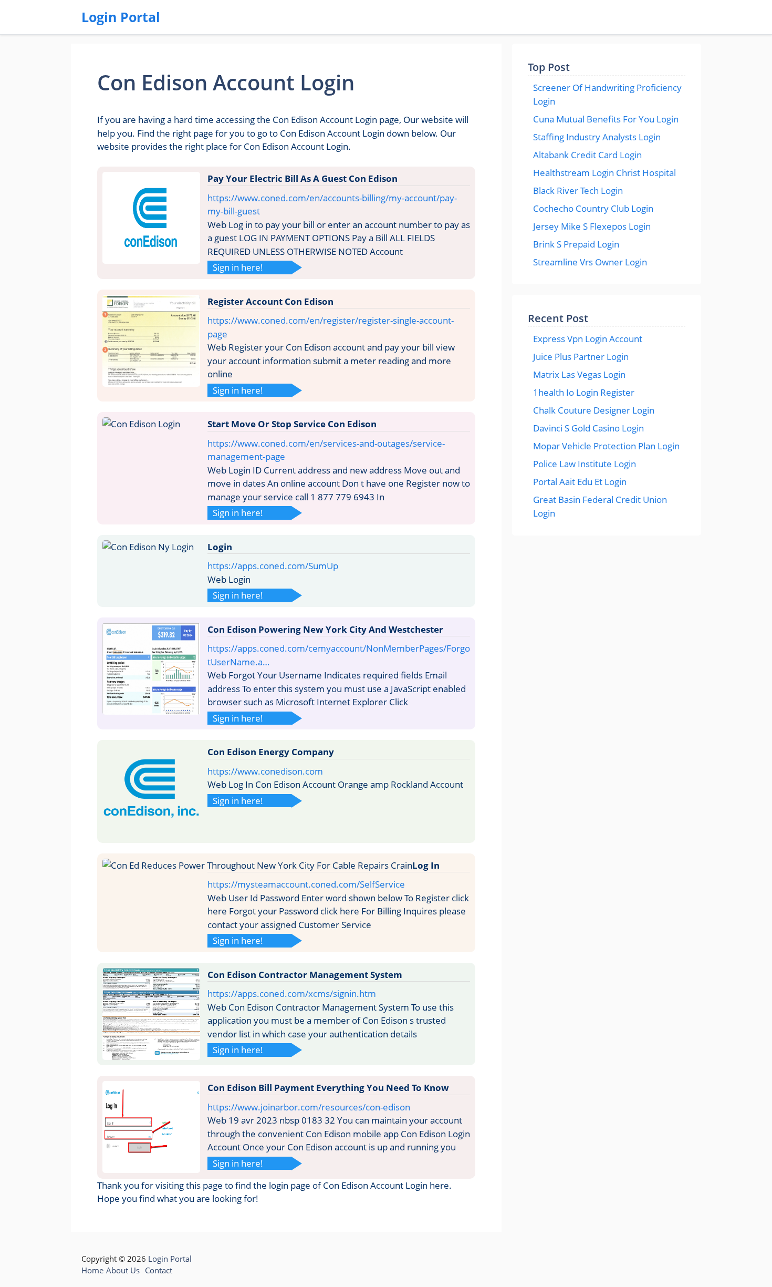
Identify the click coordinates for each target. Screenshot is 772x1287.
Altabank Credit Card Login (587, 155)
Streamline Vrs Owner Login (590, 262)
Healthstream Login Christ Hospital (604, 173)
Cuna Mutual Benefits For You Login (606, 119)
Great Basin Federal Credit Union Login (600, 506)
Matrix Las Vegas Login (579, 374)
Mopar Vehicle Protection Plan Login (606, 446)
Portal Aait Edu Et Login (580, 482)
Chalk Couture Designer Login (593, 410)
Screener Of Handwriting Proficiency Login (607, 94)
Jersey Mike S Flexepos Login (592, 226)
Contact (158, 1270)
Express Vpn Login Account (587, 339)
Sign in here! (238, 267)
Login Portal (120, 17)
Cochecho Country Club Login (593, 208)
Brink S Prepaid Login (576, 244)
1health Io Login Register (583, 392)
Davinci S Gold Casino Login (588, 428)
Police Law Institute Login (584, 464)
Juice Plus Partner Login (581, 357)
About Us (123, 1270)
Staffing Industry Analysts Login (597, 137)
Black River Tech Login (578, 190)
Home (92, 1270)
